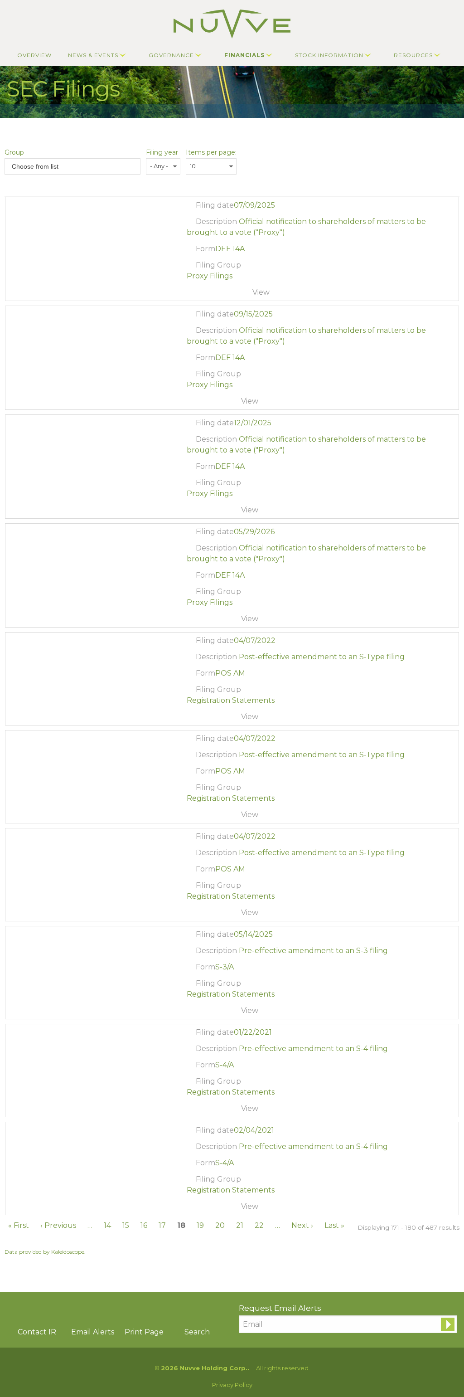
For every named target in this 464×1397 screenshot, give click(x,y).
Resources (413, 55)
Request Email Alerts (280, 1308)
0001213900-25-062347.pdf (192, 295)
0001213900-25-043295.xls (215, 1013)
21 (239, 1225)
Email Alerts (92, 1332)
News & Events (93, 55)
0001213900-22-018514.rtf (203, 817)
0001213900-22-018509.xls (215, 915)
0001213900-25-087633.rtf (203, 403)
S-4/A (224, 1065)
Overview (34, 55)
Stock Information (329, 55)
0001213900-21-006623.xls (215, 1209)
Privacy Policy (232, 1385)
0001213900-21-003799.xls (215, 1111)
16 (143, 1225)
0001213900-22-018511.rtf (203, 719)
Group (14, 152)
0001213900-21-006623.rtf (203, 1209)
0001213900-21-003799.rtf (203, 1111)
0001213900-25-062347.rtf (203, 295)
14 (107, 1225)
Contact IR (37, 1332)
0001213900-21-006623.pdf (192, 1209)
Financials (244, 55)
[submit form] (447, 1324)
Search (197, 1332)
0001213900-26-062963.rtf (203, 621)
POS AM (230, 673)
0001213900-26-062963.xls (215, 621)
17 (162, 1225)
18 (181, 1225)
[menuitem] (34, 55)
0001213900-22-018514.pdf (192, 817)
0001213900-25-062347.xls (215, 295)
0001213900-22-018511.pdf (192, 719)
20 (220, 1225)
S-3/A (224, 967)
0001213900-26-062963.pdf (192, 621)
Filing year (162, 152)
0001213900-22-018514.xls (215, 817)
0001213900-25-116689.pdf (192, 512)
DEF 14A (230, 248)
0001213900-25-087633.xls (215, 403)
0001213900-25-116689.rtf (203, 512)
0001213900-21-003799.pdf (192, 1111)
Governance (171, 55)
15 (125, 1225)
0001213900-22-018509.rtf (203, 915)
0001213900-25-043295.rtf (203, 1013)
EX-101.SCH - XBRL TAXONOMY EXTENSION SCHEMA (226, 295)
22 (259, 1225)
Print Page (144, 1332)
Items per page (210, 152)
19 (200, 1225)
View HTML (237, 295)
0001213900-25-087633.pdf (192, 403)
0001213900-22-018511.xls (215, 719)
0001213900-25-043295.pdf (192, 1013)
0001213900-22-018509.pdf (192, 915)
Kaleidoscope (67, 1251)
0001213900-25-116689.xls (215, 512)
